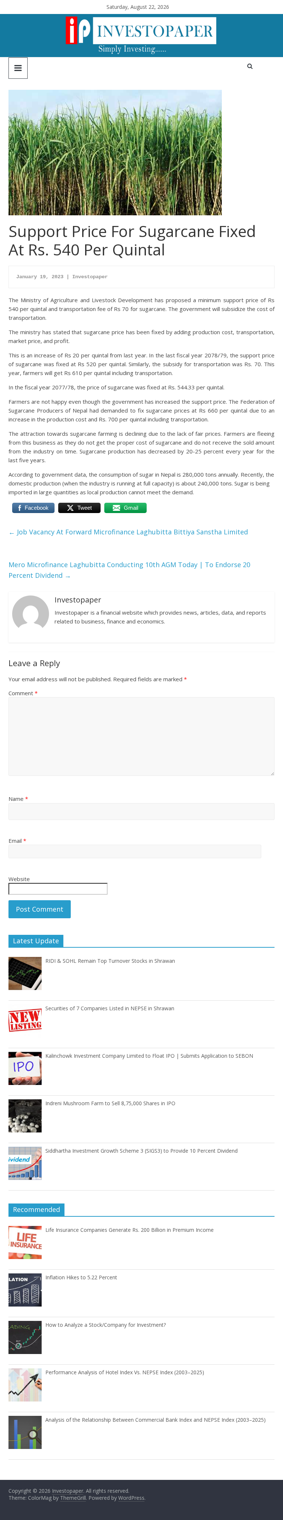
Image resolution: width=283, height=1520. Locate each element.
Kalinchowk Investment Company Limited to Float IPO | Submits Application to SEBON (149, 1055)
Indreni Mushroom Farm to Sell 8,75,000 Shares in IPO (110, 1103)
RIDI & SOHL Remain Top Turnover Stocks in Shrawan (110, 960)
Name (18, 798)
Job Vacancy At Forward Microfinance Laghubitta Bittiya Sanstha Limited (128, 531)
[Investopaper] (141, 18)
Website (19, 879)
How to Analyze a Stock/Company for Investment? (105, 1324)
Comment (23, 693)
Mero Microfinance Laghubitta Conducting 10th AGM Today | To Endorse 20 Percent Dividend (129, 570)
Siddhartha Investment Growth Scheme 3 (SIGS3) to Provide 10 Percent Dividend (141, 1150)
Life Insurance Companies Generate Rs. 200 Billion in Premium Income (129, 1229)
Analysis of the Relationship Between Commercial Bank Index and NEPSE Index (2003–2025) (155, 1419)
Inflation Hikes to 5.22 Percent (81, 1277)
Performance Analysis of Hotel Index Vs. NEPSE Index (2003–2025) (124, 1372)
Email (17, 840)
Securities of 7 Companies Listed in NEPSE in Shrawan (109, 1008)
